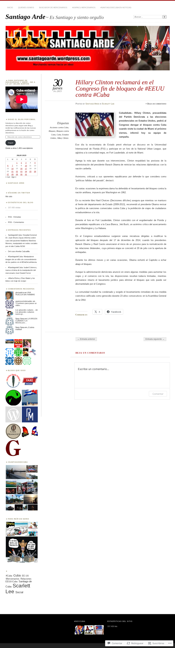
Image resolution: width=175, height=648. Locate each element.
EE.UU (25, 575)
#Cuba (9, 575)
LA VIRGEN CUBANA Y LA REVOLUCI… (26, 321)
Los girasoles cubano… (25, 310)
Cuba (59, 135)
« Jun (7, 177)
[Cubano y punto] (30, 398)
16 (21, 168)
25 (30, 171)
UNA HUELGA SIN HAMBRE (25, 293)
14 (12, 168)
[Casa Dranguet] (13, 431)
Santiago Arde (25, 16)
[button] (15, 472)
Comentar (157, 393)
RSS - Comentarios (16, 222)
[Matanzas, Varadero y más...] (13, 448)
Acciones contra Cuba (59, 127)
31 (26, 174)
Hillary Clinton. (63, 138)
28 (12, 174)
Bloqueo (52, 131)
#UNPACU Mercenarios (83, 7)
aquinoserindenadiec (23, 301)
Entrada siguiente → (154, 339)
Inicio (10, 7)
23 (21, 171)
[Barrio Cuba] (13, 415)
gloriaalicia (19, 292)
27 (8, 174)
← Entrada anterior (86, 339)
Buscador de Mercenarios (53, 7)
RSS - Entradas (14, 217)
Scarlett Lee (108, 104)
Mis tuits (8, 196)
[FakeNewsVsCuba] (30, 381)
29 (17, 174)
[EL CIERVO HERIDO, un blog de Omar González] (13, 398)
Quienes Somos (26, 7)
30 (21, 174)
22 (17, 171)
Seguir (10, 143)
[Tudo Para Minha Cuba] (30, 431)
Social (19, 592)
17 (26, 168)
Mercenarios (12, 578)
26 (35, 171)
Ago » (13, 177)
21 (12, 171)
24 (26, 171)
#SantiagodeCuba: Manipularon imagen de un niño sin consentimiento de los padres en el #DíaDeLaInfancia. (21, 259)
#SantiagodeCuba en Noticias (115, 7)
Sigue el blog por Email (22, 119)
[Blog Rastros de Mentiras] (30, 415)
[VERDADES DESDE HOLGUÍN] (13, 381)
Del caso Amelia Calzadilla (19, 251)
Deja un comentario (156, 104)
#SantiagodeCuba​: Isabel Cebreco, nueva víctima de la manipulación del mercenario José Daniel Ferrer (21, 270)
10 (26, 166)
